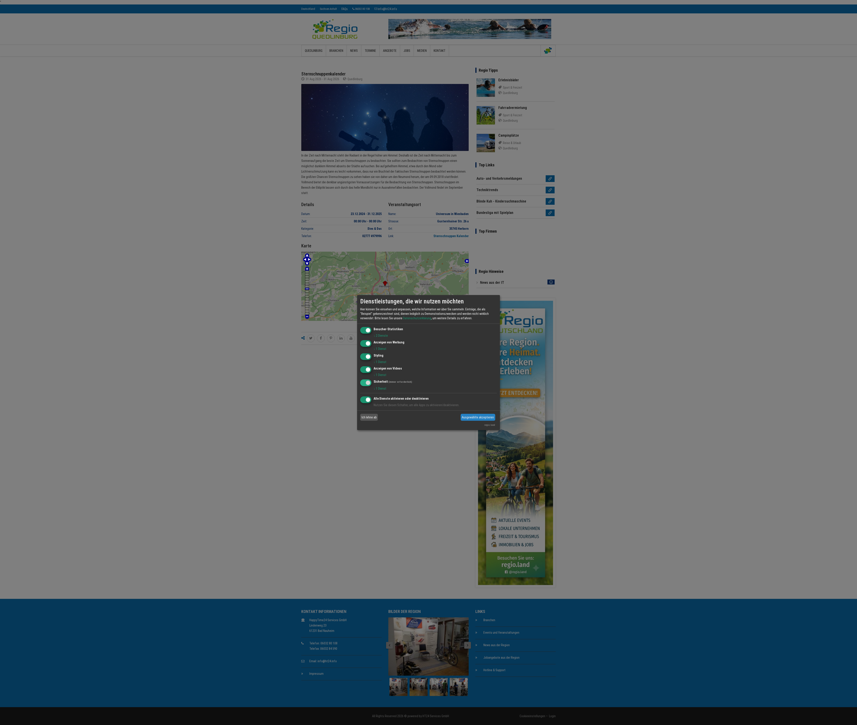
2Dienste (381, 335)
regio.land (489, 425)
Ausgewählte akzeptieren (478, 417)
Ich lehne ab (369, 417)
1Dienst (380, 349)
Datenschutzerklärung (417, 318)
